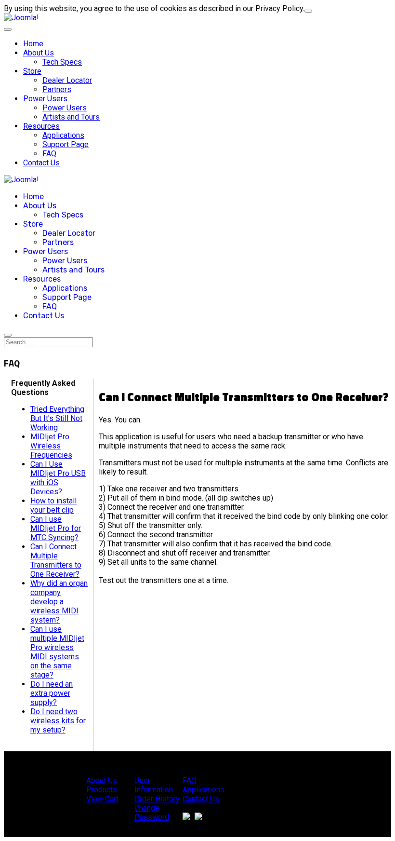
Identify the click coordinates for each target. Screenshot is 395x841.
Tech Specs (62, 62)
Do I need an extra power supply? (51, 693)
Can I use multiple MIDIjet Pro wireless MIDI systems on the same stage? (57, 651)
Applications (63, 135)
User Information (153, 785)
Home (33, 43)
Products (101, 789)
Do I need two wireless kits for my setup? (58, 720)
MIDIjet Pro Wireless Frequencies (51, 446)
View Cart (102, 798)
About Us (38, 52)
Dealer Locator (67, 80)
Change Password (151, 812)
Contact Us (41, 162)
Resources (41, 126)
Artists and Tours (71, 117)
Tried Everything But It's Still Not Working (57, 418)
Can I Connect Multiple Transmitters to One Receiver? (55, 560)
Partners (56, 89)
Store (32, 71)
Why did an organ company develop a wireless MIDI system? (59, 601)
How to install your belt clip (53, 505)
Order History (157, 798)
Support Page (65, 144)
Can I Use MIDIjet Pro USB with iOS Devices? (58, 478)
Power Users (45, 98)
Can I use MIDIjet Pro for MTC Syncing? (55, 528)
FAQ (49, 153)
